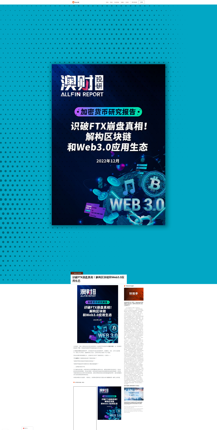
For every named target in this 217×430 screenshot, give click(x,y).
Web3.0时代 (78, 350)
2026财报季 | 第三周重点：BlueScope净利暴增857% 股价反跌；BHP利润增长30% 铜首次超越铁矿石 (133, 304)
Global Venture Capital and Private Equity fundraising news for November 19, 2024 (133, 403)
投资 (108, 377)
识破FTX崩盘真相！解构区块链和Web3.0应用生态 (131, 385)
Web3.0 (75, 273)
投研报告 (79, 273)
